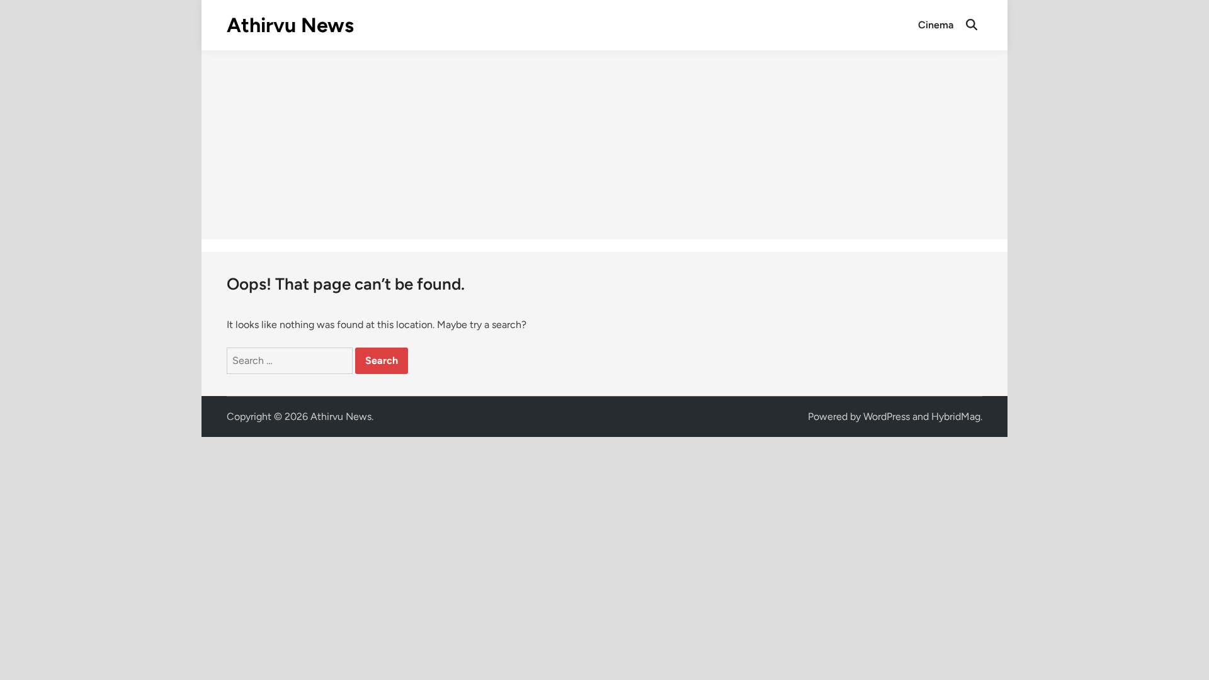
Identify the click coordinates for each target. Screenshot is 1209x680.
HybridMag (955, 416)
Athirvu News (290, 25)
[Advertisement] (604, 145)
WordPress (886, 416)
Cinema (935, 25)
